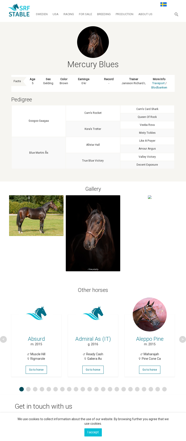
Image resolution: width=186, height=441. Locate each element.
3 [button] (35, 389)
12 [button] (97, 389)
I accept (93, 432)
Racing (69, 14)
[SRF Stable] (19, 11)
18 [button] (138, 389)
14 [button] (110, 389)
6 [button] (55, 389)
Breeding (104, 14)
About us (145, 14)
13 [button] (103, 389)
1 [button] (21, 389)
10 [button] (83, 389)
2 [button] (28, 389)
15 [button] (117, 389)
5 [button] (49, 389)
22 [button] (165, 389)
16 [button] (124, 389)
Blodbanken (159, 87)
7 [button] (62, 389)
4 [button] (42, 389)
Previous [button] (3, 339)
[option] (36, 339)
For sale (85, 14)
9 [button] (76, 389)
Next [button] (182, 339)
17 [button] (131, 389)
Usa (56, 14)
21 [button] (158, 389)
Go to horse (36, 369)
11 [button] (90, 389)
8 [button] (69, 389)
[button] (176, 14)
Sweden (42, 14)
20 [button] (151, 389)
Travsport (158, 83)
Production (124, 14)
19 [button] (144, 389)
